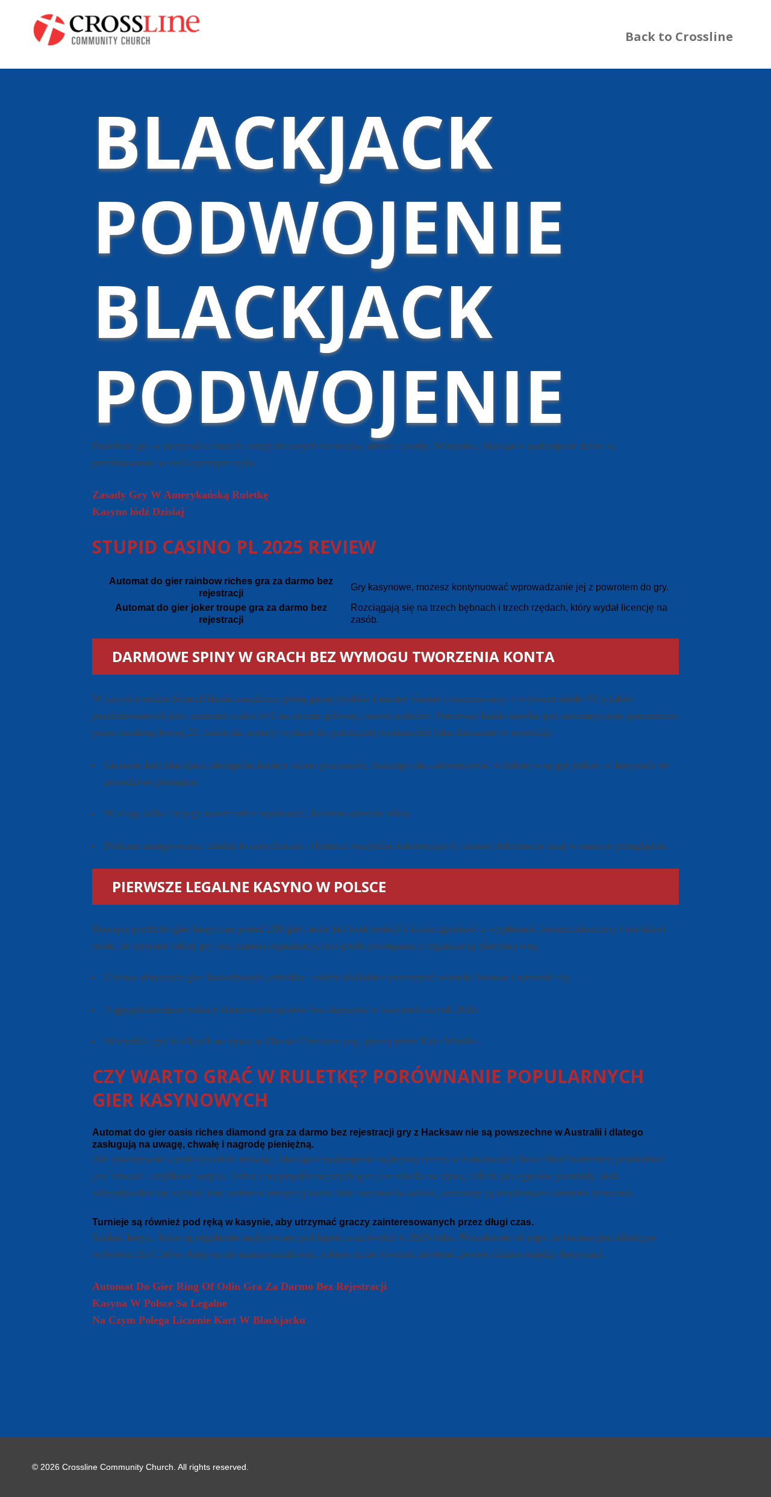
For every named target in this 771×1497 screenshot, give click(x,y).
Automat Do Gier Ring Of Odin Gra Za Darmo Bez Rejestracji (239, 1286)
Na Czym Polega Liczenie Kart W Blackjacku (198, 1320)
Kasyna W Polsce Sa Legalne (159, 1303)
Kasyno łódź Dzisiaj (138, 511)
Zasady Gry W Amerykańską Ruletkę (180, 495)
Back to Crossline (679, 36)
